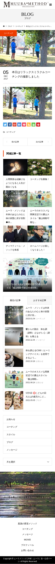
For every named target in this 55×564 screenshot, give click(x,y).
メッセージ (12, 449)
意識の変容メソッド (27, 523)
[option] (27, 275)
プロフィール (27, 544)
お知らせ (11, 419)
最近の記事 (15, 300)
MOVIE (27, 539)
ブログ (10, 442)
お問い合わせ (27, 550)
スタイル (11, 434)
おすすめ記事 (39, 300)
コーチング (8, 33)
